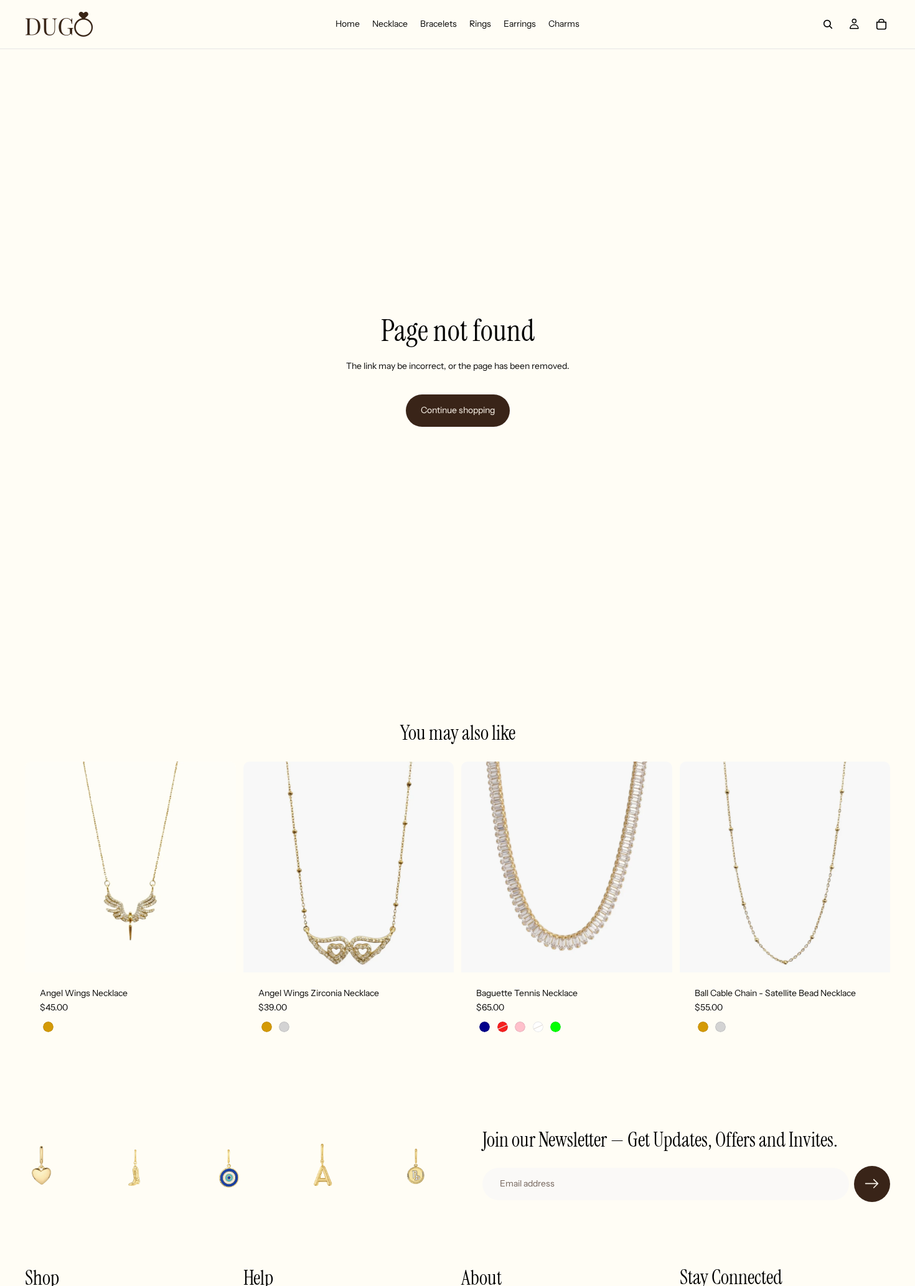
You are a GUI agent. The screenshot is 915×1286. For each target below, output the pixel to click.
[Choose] (434, 953)
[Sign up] (872, 1184)
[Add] (216, 953)
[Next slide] (217, 866)
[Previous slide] (43, 866)
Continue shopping (458, 410)
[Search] (828, 24)
